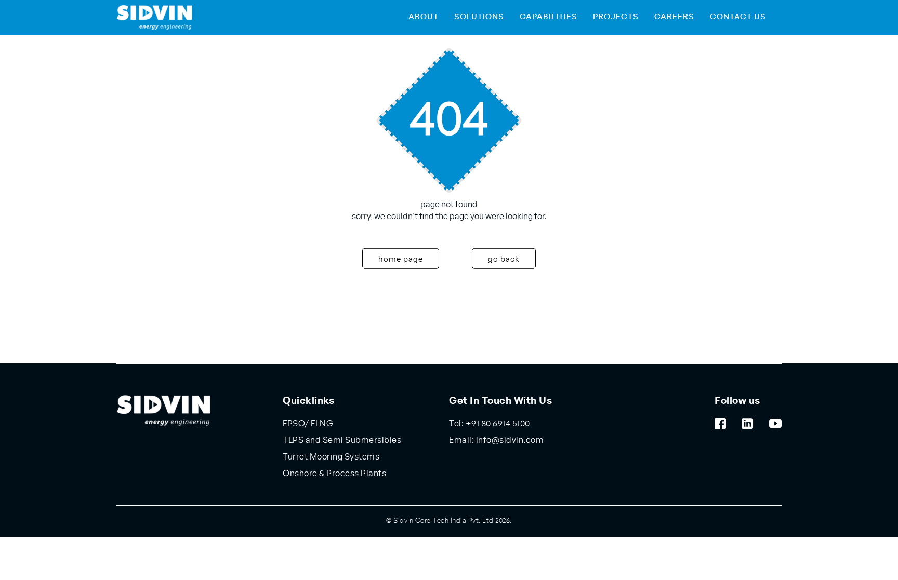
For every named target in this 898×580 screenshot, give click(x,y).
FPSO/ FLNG (308, 424)
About (423, 17)
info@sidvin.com (509, 440)
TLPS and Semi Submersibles (342, 440)
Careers (674, 17)
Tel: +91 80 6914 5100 (489, 424)
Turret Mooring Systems (331, 457)
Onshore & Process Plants (334, 473)
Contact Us (738, 17)
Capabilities (548, 17)
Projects (616, 17)
